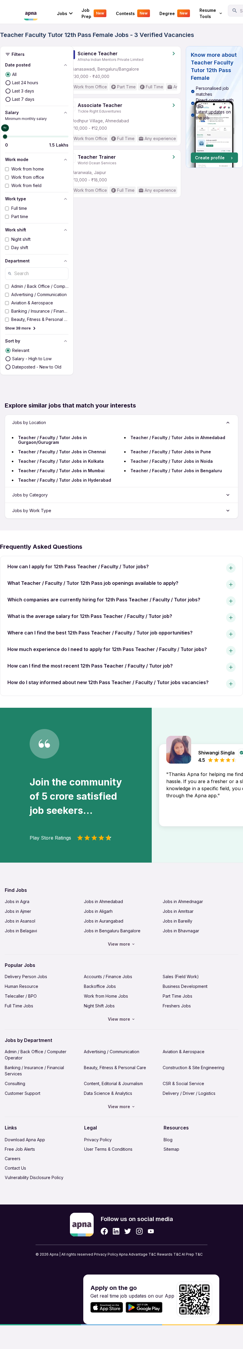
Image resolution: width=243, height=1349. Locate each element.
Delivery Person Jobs (26, 976)
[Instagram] (139, 1231)
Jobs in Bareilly (177, 920)
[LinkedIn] (116, 1231)
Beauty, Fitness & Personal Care (115, 1067)
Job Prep (92, 13)
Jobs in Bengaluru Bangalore (112, 930)
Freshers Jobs (177, 1005)
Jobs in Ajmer (18, 911)
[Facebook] (104, 1231)
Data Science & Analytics (108, 1093)
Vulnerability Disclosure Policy (34, 1177)
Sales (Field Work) (181, 976)
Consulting (15, 1083)
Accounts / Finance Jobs (108, 976)
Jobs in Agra (17, 901)
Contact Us (15, 1168)
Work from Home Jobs (106, 996)
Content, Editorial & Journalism (113, 1083)
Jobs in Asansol (20, 920)
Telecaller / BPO (21, 996)
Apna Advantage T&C (137, 1254)
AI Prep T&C (192, 1254)
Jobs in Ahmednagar (183, 901)
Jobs (62, 13)
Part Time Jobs (177, 996)
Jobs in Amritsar (178, 911)
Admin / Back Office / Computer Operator (35, 1054)
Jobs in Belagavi (21, 930)
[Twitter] (127, 1231)
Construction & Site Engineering (193, 1067)
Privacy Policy (98, 1139)
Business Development (185, 986)
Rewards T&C (169, 1254)
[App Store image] (106, 1307)
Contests (132, 13)
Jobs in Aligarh (98, 911)
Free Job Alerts (20, 1149)
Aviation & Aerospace (183, 1051)
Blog (168, 1139)
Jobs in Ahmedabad (103, 901)
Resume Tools (207, 13)
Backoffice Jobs (100, 986)
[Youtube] (151, 1231)
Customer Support (22, 1093)
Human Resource (21, 986)
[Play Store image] (146, 1307)
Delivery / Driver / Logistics (189, 1093)
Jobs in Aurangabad (103, 920)
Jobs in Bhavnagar (181, 930)
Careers (12, 1158)
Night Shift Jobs (99, 1005)
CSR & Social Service (183, 1083)
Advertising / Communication (111, 1051)
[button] (214, 107)
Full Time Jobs (19, 1005)
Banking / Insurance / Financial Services (34, 1070)
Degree (173, 13)
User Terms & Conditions (108, 1149)
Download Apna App (25, 1139)
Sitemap (171, 1149)
